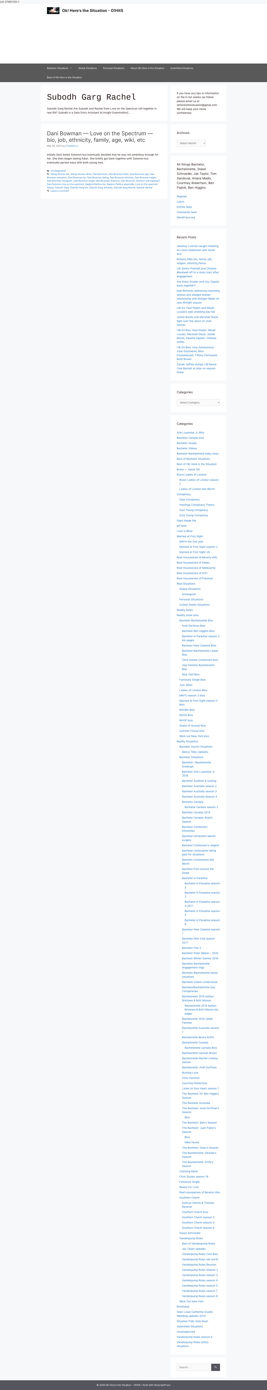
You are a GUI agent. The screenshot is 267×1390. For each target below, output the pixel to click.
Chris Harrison (191, 1077)
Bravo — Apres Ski (188, 469)
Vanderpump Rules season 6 (194, 1337)
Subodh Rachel (144, 187)
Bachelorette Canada (195, 1042)
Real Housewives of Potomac (195, 578)
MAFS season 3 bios (192, 695)
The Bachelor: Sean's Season (200, 1147)
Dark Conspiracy (189, 499)
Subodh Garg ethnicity (100, 187)
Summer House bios (192, 730)
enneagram (189, 594)
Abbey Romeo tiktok (81, 174)
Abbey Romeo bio (60, 174)
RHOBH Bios (187, 709)
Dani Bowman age (139, 174)
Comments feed (187, 212)
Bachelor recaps (187, 443)
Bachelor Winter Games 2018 (200, 958)
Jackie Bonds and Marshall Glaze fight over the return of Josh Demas (197, 320)
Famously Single (189, 1181)
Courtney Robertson (194, 1083)
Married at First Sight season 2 (198, 546)
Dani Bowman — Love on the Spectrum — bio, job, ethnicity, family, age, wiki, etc (100, 136)
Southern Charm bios (195, 1212)
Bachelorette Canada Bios (201, 1047)
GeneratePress (162, 1385)
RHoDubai (183, 1306)
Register (182, 196)
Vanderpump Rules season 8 (200, 1296)
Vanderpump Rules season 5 (200, 1285)
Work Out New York (191, 1301)
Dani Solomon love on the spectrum (65, 184)
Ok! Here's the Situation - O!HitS (92, 10)
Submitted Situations (181, 68)
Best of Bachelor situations (193, 458)
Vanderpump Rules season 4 (200, 1280)
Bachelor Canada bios (190, 437)
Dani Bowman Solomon (108, 180)
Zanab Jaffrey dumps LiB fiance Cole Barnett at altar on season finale (196, 368)
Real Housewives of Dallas (193, 562)
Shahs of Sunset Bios (192, 725)
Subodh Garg (62, 187)
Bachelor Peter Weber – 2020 (200, 953)
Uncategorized (58, 170)
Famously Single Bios (192, 679)
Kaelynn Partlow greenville (120, 184)
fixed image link (186, 520)
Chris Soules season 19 (193, 1176)
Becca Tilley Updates (195, 751)
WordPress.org (186, 217)
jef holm (182, 525)
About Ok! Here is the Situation (147, 68)
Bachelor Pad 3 (191, 947)
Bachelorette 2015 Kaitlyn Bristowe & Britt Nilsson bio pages (201, 1009)
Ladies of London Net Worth (197, 489)
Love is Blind (185, 531)
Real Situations (186, 583)
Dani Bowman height (145, 177)
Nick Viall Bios (190, 674)
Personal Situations (113, 68)
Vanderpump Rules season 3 (200, 1275)
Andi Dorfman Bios (193, 625)
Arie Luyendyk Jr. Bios (190, 432)
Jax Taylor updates (194, 1248)
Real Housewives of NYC (192, 573)
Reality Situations (187, 741)
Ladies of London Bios (193, 690)
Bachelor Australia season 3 (199, 791)
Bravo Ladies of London (191, 474)
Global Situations (87, 68)
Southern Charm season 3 (198, 1217)
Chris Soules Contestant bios (200, 659)
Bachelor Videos (187, 448)
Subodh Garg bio (79, 187)
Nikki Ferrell (192, 1142)
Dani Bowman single (84, 180)
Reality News (185, 609)
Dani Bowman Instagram (59, 180)
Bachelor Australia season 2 (199, 786)
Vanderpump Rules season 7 (200, 1290)
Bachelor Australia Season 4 (199, 796)
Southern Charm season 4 (198, 1222)
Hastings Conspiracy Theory (196, 504)
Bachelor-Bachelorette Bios (196, 620)
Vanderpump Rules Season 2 (200, 1269)
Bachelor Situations (57, 68)
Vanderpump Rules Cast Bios (200, 1254)
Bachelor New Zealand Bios (199, 645)
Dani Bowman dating (98, 177)
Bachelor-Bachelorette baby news (198, 453)
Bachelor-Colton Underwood (199, 982)
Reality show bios (188, 615)
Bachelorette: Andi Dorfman (199, 1067)
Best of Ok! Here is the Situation (64, 77)
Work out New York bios (194, 736)
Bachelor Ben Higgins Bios (198, 631)
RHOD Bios (186, 715)
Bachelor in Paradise (195, 878)
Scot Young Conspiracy (193, 510)
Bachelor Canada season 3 (201, 807)
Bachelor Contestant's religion (200, 845)
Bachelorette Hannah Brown (199, 1053)
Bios (187, 1117)
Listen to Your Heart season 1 (200, 1088)
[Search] (215, 1367)
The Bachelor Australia (196, 1103)
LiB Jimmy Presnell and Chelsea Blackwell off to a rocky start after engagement (198, 272)
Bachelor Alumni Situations (196, 746)
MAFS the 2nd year (191, 541)
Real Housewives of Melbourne (196, 567)
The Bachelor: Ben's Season (199, 1122)
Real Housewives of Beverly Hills (197, 557)
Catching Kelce (188, 1171)
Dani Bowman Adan (118, 174)
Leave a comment (60, 190)
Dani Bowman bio (77, 177)
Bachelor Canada (192, 801)
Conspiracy (184, 494)
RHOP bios (186, 720)
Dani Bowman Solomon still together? (140, 180)
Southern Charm (189, 1197)
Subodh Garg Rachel (124, 187)
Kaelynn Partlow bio (95, 184)
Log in (180, 201)
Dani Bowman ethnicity (122, 177)
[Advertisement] (133, 40)
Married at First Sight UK (194, 552)
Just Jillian (185, 684)
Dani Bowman (100, 174)
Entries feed (184, 206)
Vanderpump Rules (191, 1238)
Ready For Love (189, 1187)
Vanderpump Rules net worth (200, 1259)
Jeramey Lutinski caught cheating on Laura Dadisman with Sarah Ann (197, 250)
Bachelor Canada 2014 (196, 812)
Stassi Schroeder (190, 1233)
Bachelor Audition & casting (199, 780)
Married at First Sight (190, 536)
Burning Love (190, 1072)
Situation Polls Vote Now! (192, 1321)
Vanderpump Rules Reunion (199, 1264)
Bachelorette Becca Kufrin (198, 1037)
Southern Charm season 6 (198, 1227)
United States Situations (194, 604)
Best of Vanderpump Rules (198, 1243)
